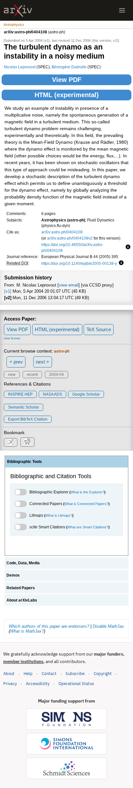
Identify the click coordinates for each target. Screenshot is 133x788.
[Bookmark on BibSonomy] (10, 442)
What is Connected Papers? (86, 504)
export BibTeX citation (27, 419)
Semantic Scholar (23, 407)
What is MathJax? (27, 631)
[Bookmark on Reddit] (27, 442)
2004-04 (56, 374)
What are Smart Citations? (87, 527)
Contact (49, 673)
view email (68, 285)
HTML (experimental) (67, 94)
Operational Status (76, 683)
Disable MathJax (108, 626)
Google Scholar (86, 394)
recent (32, 374)
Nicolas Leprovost (20, 67)
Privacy (10, 683)
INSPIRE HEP (20, 394)
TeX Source (99, 329)
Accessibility (37, 683)
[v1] (7, 291)
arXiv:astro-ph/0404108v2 (70, 238)
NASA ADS (52, 394)
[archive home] (18, 10)
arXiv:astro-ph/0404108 (62, 232)
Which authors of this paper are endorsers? (49, 626)
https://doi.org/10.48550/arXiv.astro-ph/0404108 (72, 247)
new (11, 374)
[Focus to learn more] (127, 247)
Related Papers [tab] (20, 588)
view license (12, 338)
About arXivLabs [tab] (21, 600)
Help (28, 673)
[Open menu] (122, 10)
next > (42, 362)
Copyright (103, 673)
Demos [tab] (13, 575)
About (9, 673)
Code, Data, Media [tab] (23, 563)
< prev (16, 362)
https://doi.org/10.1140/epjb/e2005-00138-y (79, 263)
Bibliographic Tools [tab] (24, 462)
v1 (47, 40)
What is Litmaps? (59, 515)
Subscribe (75, 673)
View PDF (66, 79)
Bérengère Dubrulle (69, 67)
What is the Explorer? (87, 492)
